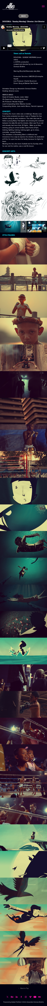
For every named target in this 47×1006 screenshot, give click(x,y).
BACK (23, 16)
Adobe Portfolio (16, 1002)
